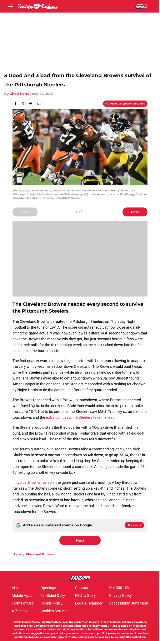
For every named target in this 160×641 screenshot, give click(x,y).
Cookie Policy (51, 603)
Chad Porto (19, 94)
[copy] (38, 103)
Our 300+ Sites (121, 588)
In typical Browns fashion (33, 482)
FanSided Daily (52, 595)
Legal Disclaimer (88, 603)
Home (17, 554)
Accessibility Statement (128, 603)
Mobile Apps (22, 595)
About (17, 588)
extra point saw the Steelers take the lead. (81, 417)
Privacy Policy (120, 595)
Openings (48, 588)
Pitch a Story (85, 595)
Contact (81, 588)
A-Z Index (20, 611)
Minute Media (31, 621)
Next (135, 212)
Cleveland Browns (40, 554)
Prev (25, 212)
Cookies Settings (54, 611)
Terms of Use (23, 603)
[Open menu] (10, 6)
